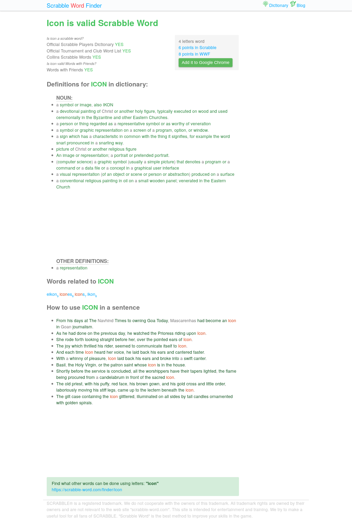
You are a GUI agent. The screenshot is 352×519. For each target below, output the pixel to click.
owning (139, 320)
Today (162, 320)
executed (182, 111)
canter (199, 358)
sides (175, 396)
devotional (69, 111)
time (80, 352)
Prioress (166, 333)
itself (167, 346)
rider (108, 346)
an (109, 174)
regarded (98, 123)
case (76, 396)
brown (142, 384)
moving (85, 390)
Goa (151, 320)
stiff (103, 390)
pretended (143, 155)
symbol (67, 105)
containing (92, 396)
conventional (72, 180)
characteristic (105, 136)
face (123, 384)
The (93, 320)
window (200, 130)
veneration (201, 123)
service (99, 371)
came (123, 390)
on (194, 111)
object (119, 174)
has (84, 136)
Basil (61, 365)
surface (227, 174)
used (222, 111)
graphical (143, 168)
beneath (169, 390)
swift (188, 358)
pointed (161, 339)
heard (99, 352)
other (127, 117)
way (119, 143)
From (61, 320)
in (83, 117)
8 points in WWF (194, 54)
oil (125, 180)
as (110, 123)
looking (92, 339)
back (144, 352)
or (77, 105)
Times (120, 320)
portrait (121, 155)
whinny (76, 358)
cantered (183, 352)
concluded (121, 371)
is (158, 365)
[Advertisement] (147, 223)
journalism (82, 327)
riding (180, 333)
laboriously (66, 390)
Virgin (90, 365)
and (213, 111)
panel (171, 180)
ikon (92, 294)
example (204, 136)
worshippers (157, 371)
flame (231, 371)
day (121, 333)
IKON (108, 105)
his (70, 320)
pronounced (78, 143)
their (185, 371)
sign (64, 136)
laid (135, 352)
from (90, 377)
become (213, 320)
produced (201, 174)
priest (77, 384)
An (59, 155)
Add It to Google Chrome (205, 62)
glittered (126, 396)
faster (198, 352)
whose (140, 365)
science (84, 162)
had (200, 320)
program (164, 130)
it (169, 136)
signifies (179, 136)
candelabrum (112, 377)
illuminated (147, 396)
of (99, 111)
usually (136, 162)
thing (84, 123)
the (89, 117)
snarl (61, 143)
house (179, 365)
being (61, 377)
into (175, 358)
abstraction (178, 174)
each (69, 352)
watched (141, 333)
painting (88, 111)
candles (201, 396)
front (134, 377)
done (81, 333)
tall (190, 396)
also (98, 105)
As (58, 333)
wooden (157, 180)
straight (107, 339)
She (60, 339)
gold (181, 384)
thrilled (90, 346)
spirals (85, 402)
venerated (188, 180)
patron (117, 365)
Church (63, 187)
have (175, 371)
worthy (178, 123)
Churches (158, 117)
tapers (196, 371)
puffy (104, 384)
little (210, 384)
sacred (158, 377)
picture (62, 149)
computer (67, 162)
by (183, 396)
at (86, 320)
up (132, 390)
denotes (192, 162)
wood (203, 111)
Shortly (63, 371)
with (145, 136)
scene (136, 174)
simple (154, 162)
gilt (67, 396)
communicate (149, 346)
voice (119, 352)
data (89, 168)
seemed (123, 346)
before (121, 339)
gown (154, 384)
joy (67, 346)
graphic (87, 130)
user (157, 168)
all (135, 371)
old (68, 384)
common (132, 136)
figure (149, 111)
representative (131, 123)
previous (109, 333)
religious (116, 149)
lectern (154, 390)
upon (191, 333)
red (115, 384)
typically (165, 111)
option (180, 130)
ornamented (221, 396)
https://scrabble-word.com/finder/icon (87, 489)
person (66, 123)
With (60, 358)
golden (71, 402)
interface (171, 168)
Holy (79, 365)
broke (165, 358)
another (126, 111)
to (129, 320)
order (220, 384)
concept (117, 168)
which (74, 136)
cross (191, 384)
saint (128, 365)
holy (139, 111)
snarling (106, 143)
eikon (52, 294)
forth (79, 339)
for (192, 136)
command (65, 168)
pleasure (97, 358)
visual (65, 174)
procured (76, 377)
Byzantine (102, 117)
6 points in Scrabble (197, 47)
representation (109, 130)
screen (139, 130)
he (64, 333)
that (180, 162)
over (141, 339)
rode (69, 339)
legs (111, 390)
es (67, 294)
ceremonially (68, 117)
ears (173, 339)
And (60, 352)
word (225, 136)
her (132, 339)
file (97, 168)
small (143, 180)
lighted (210, 371)
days (78, 320)
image (85, 105)
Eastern (140, 117)
